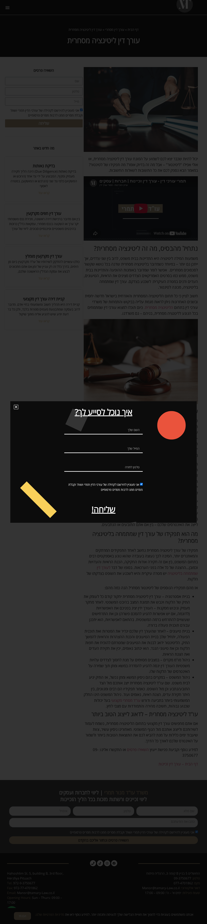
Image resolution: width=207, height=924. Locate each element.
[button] (16, 407)
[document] (103, 462)
